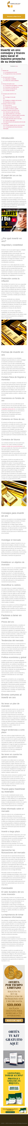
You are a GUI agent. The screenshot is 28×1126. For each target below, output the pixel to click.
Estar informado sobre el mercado (12, 118)
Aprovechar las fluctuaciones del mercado (14, 122)
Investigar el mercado (9, 97)
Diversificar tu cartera (9, 102)
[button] (14, 10)
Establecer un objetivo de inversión (12, 100)
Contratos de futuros (9, 90)
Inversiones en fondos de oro (11, 87)
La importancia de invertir (10, 72)
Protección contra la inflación (11, 80)
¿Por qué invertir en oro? (8, 77)
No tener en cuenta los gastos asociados (14, 115)
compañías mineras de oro (8, 409)
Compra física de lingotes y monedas (13, 85)
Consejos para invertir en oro (9, 93)
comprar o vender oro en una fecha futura (11, 446)
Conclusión (5, 123)
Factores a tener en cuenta (8, 103)
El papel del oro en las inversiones (12, 73)
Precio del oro (7, 105)
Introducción (5, 70)
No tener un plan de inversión (11, 112)
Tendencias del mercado (10, 107)
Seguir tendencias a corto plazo (11, 113)
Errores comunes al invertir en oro (10, 110)
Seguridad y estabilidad (9, 78)
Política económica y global (10, 108)
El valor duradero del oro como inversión (14, 125)
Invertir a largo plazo (9, 120)
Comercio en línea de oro (10, 88)
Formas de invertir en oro (8, 83)
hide (16, 66)
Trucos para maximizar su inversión (11, 117)
